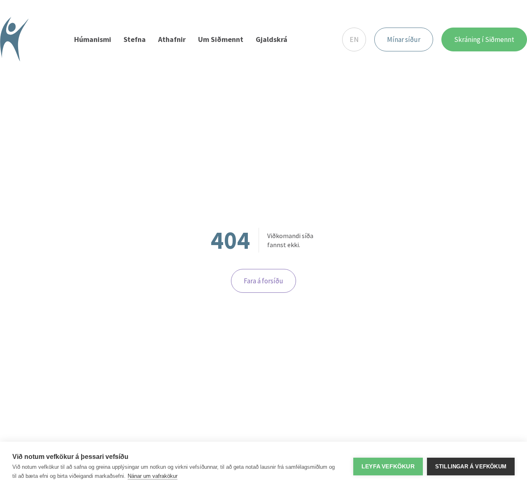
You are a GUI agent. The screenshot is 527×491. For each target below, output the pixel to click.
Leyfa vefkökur (388, 466)
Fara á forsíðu (263, 280)
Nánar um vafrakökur (152, 476)
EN (354, 39)
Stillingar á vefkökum (470, 466)
